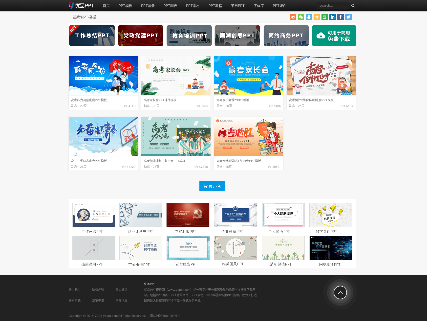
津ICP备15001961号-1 (165, 316)
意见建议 (122, 289)
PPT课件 (279, 5)
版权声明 (98, 289)
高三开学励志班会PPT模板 (89, 161)
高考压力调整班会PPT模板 (89, 100)
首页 (106, 5)
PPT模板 (125, 5)
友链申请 (98, 300)
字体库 (259, 5)
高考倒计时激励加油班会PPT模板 (238, 161)
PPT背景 (148, 5)
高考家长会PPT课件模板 (160, 100)
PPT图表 (170, 5)
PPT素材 (193, 5)
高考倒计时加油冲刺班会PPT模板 (311, 100)
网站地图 (122, 300)
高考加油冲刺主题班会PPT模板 (164, 161)
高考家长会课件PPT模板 (232, 100)
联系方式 (75, 300)
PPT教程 (215, 5)
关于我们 (75, 289)
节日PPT (238, 5)
